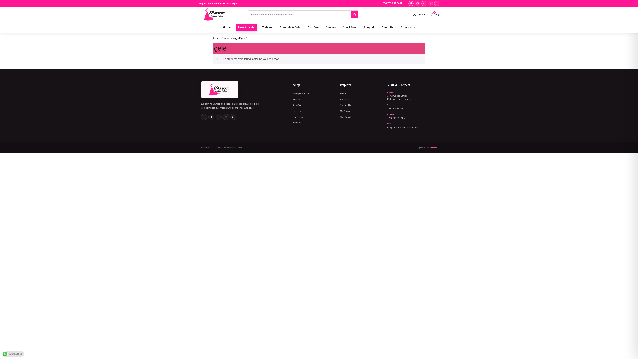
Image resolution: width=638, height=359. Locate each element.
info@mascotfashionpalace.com (402, 127)
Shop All (369, 27)
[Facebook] (430, 3)
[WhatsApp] (411, 3)
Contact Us (408, 27)
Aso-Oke (313, 27)
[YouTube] (436, 3)
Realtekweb (432, 148)
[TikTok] (423, 3)
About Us (387, 27)
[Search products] (354, 14)
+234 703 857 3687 (391, 3)
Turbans (267, 27)
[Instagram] (417, 3)
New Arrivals (246, 27)
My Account (346, 111)
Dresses (330, 27)
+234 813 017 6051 (396, 118)
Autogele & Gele (290, 27)
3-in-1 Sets (350, 27)
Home (227, 27)
